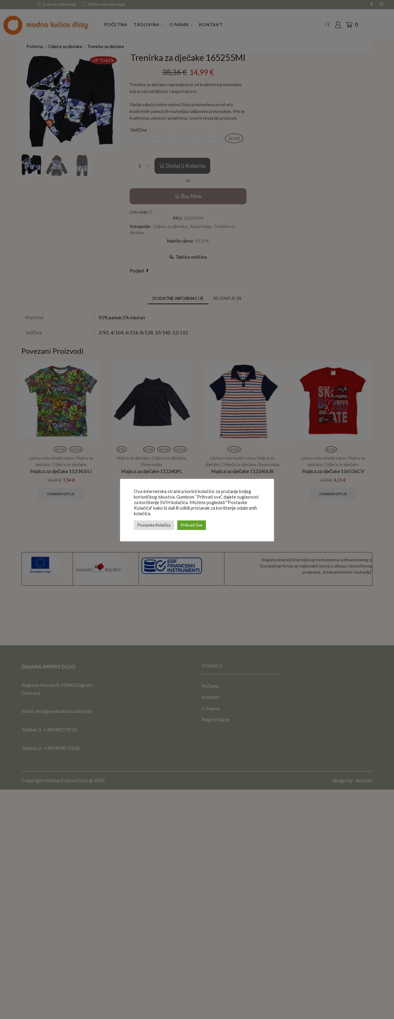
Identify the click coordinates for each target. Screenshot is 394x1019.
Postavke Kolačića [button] (154, 525)
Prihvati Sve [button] (191, 525)
